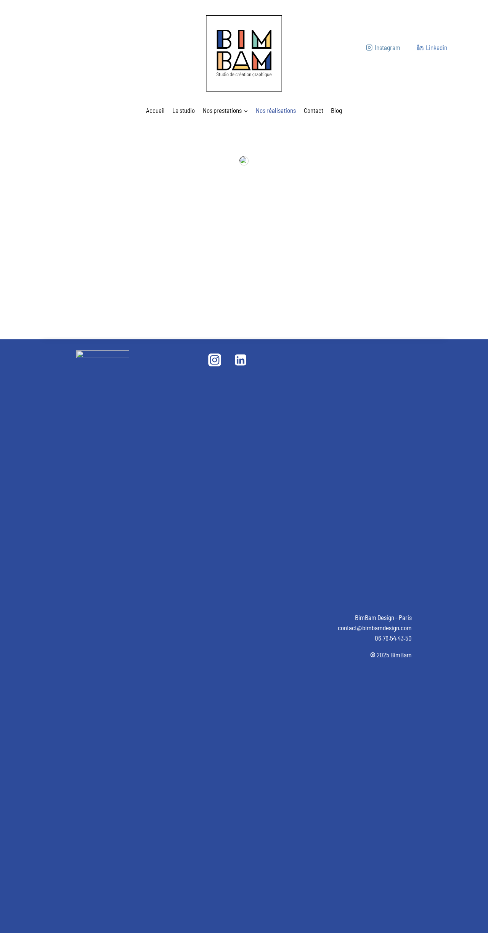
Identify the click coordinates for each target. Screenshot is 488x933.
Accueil (155, 110)
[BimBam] (244, 53)
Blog (336, 110)
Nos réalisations (276, 110)
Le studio (183, 110)
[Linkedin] (241, 360)
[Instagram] (215, 360)
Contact (313, 110)
